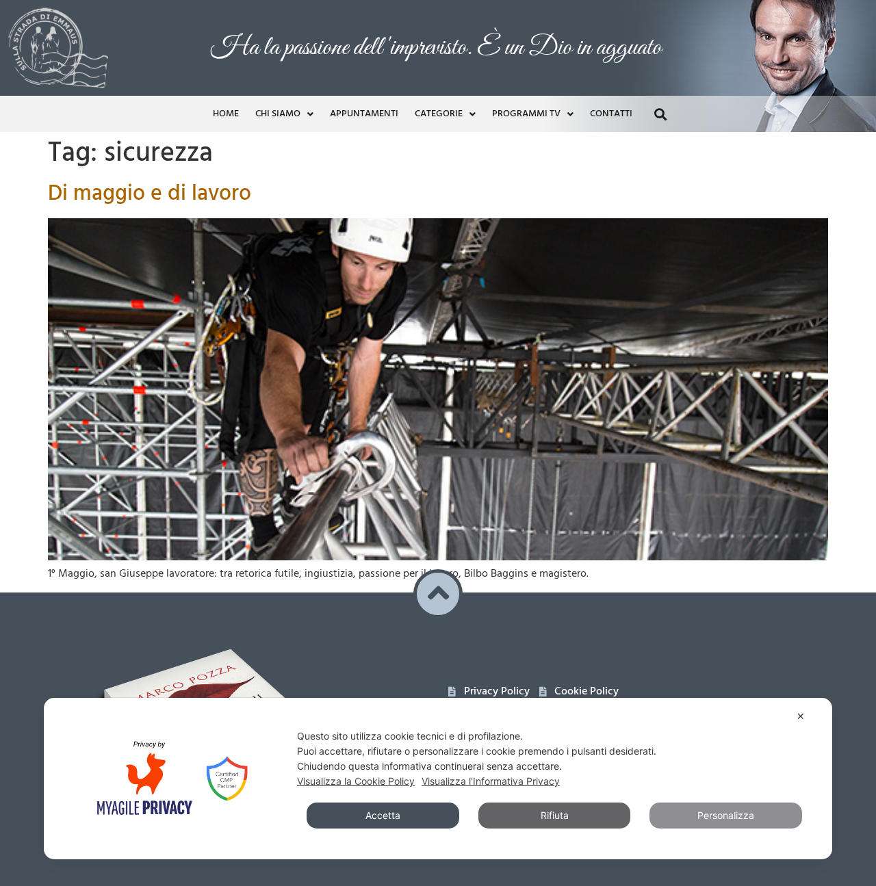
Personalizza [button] (725, 815)
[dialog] (438, 778)
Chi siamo (277, 114)
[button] (660, 114)
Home (226, 114)
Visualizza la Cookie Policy (356, 781)
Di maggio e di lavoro (149, 194)
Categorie (439, 114)
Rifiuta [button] (555, 815)
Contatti (611, 114)
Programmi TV (526, 114)
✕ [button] (801, 716)
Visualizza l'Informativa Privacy (491, 781)
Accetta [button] (382, 815)
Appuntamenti (364, 114)
